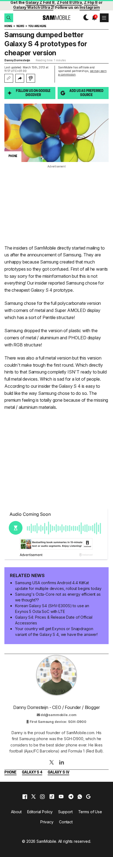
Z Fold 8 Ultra (69, 2)
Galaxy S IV (58, 773)
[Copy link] (8, 78)
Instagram (90, 7)
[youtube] (61, 796)
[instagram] (42, 796)
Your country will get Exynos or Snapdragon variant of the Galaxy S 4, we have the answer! (56, 631)
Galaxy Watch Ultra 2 (33, 7)
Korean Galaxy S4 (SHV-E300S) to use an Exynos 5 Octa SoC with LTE (52, 608)
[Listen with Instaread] (30, 78)
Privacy (46, 822)
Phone (10, 773)
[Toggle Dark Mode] (84, 17)
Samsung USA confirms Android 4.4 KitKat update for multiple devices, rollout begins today (58, 585)
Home (8, 26)
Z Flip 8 (91, 2)
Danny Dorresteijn (17, 60)
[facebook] (24, 796)
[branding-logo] (56, 17)
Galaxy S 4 (32, 773)
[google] (88, 796)
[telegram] (71, 796)
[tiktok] (52, 796)
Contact (66, 822)
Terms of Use (90, 811)
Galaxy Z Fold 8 (40, 2)
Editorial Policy (40, 811)
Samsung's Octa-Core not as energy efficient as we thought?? (58, 597)
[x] (33, 796)
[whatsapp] (80, 796)
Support (65, 811)
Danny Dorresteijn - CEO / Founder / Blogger (56, 707)
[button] (8, 17)
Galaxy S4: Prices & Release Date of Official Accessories (53, 620)
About (16, 811)
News (20, 26)
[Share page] (19, 78)
